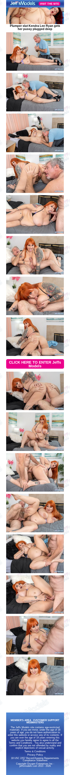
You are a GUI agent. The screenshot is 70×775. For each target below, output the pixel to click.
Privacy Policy (35, 755)
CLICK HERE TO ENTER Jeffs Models (35, 364)
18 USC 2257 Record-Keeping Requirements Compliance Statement (35, 759)
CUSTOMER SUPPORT (46, 720)
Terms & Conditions (35, 751)
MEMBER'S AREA (21, 720)
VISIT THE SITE (49, 3)
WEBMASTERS (35, 722)
